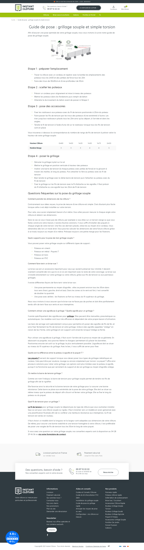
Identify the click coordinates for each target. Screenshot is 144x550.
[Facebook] (47, 535)
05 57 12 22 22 (82, 469)
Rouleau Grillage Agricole (114, 514)
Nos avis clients (52, 503)
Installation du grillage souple (87, 500)
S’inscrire (52, 530)
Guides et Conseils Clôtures (86, 492)
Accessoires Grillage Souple (115, 520)
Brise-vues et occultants (61, 15)
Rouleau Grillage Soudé (114, 511)
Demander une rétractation (57, 511)
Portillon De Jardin (112, 522)
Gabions (76, 15)
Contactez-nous (52, 500)
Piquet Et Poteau (111, 517)
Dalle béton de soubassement (116, 498)
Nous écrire (108, 472)
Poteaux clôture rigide (113, 495)
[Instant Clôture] (24, 8)
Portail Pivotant (111, 525)
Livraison (50, 492)
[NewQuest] (108, 546)
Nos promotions (53, 506)
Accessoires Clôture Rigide (115, 503)
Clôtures (46, 15)
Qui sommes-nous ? (54, 498)
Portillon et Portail (89, 15)
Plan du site (51, 509)
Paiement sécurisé (53, 495)
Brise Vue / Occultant (113, 500)
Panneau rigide (111, 492)
